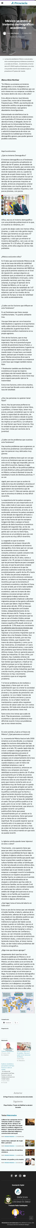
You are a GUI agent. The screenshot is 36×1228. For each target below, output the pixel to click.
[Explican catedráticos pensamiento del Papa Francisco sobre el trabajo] (9, 1073)
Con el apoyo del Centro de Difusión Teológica (18, 1224)
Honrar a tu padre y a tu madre (12, 1159)
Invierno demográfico (7, 1051)
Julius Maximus (15, 33)
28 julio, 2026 (19, 1162)
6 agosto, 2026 (19, 1155)
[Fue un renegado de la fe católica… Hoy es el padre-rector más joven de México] (24, 1046)
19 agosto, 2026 (20, 1136)
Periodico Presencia (9, 1136)
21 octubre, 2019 (26, 33)
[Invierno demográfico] (8, 1046)
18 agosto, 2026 (20, 1146)
